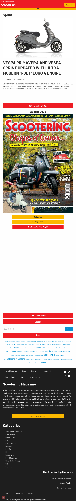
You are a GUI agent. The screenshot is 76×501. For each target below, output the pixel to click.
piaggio (55, 351)
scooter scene (59, 359)
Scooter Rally (38, 359)
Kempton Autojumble (30, 347)
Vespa (43, 362)
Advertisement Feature (13, 431)
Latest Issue (9, 455)
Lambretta (40, 347)
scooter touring (24, 362)
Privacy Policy (26, 500)
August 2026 (38, 111)
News (51, 351)
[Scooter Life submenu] (53, 370)
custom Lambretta (47, 344)
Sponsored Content (34, 362)
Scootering (49, 354)
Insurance (22, 347)
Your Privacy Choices (38, 416)
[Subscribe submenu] (39, 377)
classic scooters (11, 344)
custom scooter (57, 344)
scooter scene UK (67, 359)
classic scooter (41, 341)
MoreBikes (32, 351)
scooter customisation (36, 355)
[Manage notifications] (3, 497)
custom (38, 344)
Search (69, 329)
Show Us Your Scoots (12, 461)
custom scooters (66, 344)
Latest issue (11, 351)
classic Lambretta (31, 341)
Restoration (61, 351)
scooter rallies (30, 359)
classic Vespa (31, 344)
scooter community (15, 355)
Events (16, 348)
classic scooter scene (22, 344)
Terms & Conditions (39, 500)
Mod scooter (26, 351)
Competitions (10, 437)
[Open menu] (38, 9)
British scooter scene (21, 341)
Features (8, 446)
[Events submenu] (38, 370)
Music (46, 351)
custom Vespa (9, 347)
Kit (6, 452)
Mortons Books (40, 351)
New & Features (11, 458)
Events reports (10, 443)
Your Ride (8, 467)
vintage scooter (50, 362)
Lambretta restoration (52, 348)
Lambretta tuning (64, 348)
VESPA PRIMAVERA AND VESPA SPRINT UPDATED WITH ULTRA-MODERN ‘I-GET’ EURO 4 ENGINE (32, 67)
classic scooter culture (51, 341)
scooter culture (25, 355)
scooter (68, 351)
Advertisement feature (10, 341)
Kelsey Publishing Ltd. (12, 500)
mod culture (19, 351)
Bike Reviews (10, 434)
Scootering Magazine (14, 358)
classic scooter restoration (64, 341)
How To (8, 449)
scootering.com (60, 355)
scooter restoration (49, 359)
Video (7, 464)
